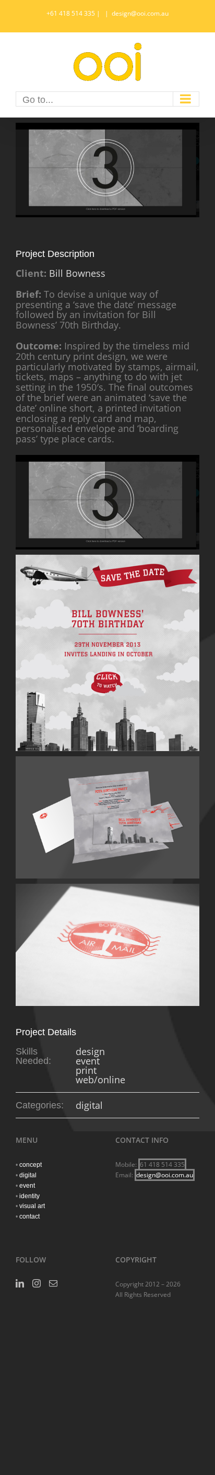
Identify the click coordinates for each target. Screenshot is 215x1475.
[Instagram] (36, 1283)
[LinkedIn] (20, 1283)
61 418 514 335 (162, 1164)
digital (89, 1105)
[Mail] (53, 1283)
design (90, 1051)
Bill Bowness (77, 273)
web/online (100, 1079)
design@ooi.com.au (140, 13)
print (86, 1070)
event (88, 1061)
